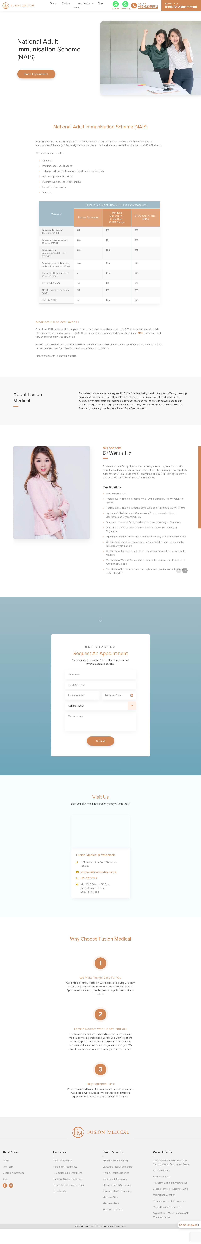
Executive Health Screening (117, 1166)
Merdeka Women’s (113, 1209)
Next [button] (185, 570)
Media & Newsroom (13, 1172)
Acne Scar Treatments (65, 1166)
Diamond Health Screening (117, 1191)
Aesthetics (84, 3)
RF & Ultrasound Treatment (67, 1172)
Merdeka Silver (111, 1197)
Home (6, 1160)
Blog (100, 3)
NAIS (140, 333)
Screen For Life (161, 1170)
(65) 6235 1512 (89, 878)
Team (53, 3)
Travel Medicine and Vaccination (170, 1182)
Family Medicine (161, 1176)
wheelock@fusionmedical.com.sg (99, 872)
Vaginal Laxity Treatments (167, 1207)
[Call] (134, 5)
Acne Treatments (62, 1160)
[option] (100, 511)
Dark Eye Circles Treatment (68, 1179)
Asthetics (125, 9)
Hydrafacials (59, 1191)
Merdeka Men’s (111, 1203)
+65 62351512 (148, 6)
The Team (8, 1166)
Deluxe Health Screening (116, 1172)
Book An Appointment (181, 7)
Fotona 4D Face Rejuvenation (68, 1185)
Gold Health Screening (115, 1179)
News (76, 7)
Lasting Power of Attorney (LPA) (170, 1188)
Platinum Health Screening (117, 1185)
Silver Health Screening (115, 1160)
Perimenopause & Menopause (169, 1201)
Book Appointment (36, 74)
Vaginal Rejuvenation (164, 1195)
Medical (66, 3)
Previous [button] (178, 570)
